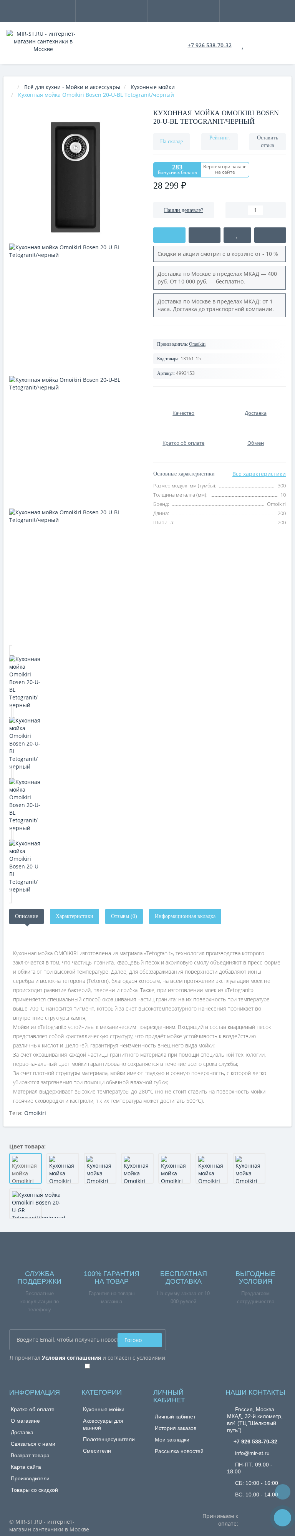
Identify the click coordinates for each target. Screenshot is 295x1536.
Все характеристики (259, 473)
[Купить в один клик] (205, 235)
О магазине (25, 1421)
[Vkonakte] (280, 1338)
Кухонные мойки (103, 1409)
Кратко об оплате (33, 1409)
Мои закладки (172, 1440)
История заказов (175, 1428)
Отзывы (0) (124, 916)
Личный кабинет (175, 1416)
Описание (26, 916)
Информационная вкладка (185, 916)
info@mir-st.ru (252, 1453)
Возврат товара (30, 1455)
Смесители (97, 1451)
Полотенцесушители (109, 1439)
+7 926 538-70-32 (210, 45)
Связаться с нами (33, 1444)
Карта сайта (26, 1467)
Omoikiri (197, 344)
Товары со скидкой (34, 1490)
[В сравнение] (270, 235)
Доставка (22, 1432)
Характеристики (74, 916)
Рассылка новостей (179, 1451)
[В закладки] (237, 235)
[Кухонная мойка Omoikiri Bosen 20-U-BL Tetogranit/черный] (75, 682)
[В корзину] (169, 235)
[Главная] (11, 87)
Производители (30, 1478)
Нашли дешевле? (183, 210)
